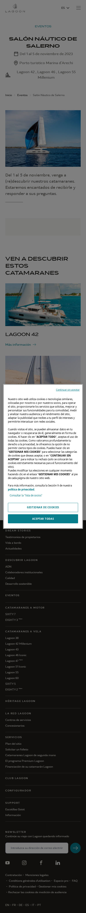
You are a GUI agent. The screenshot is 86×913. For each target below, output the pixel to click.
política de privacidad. (21, 489)
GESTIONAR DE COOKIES (43, 507)
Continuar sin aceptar (68, 389)
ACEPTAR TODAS (43, 518)
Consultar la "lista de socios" (26, 495)
